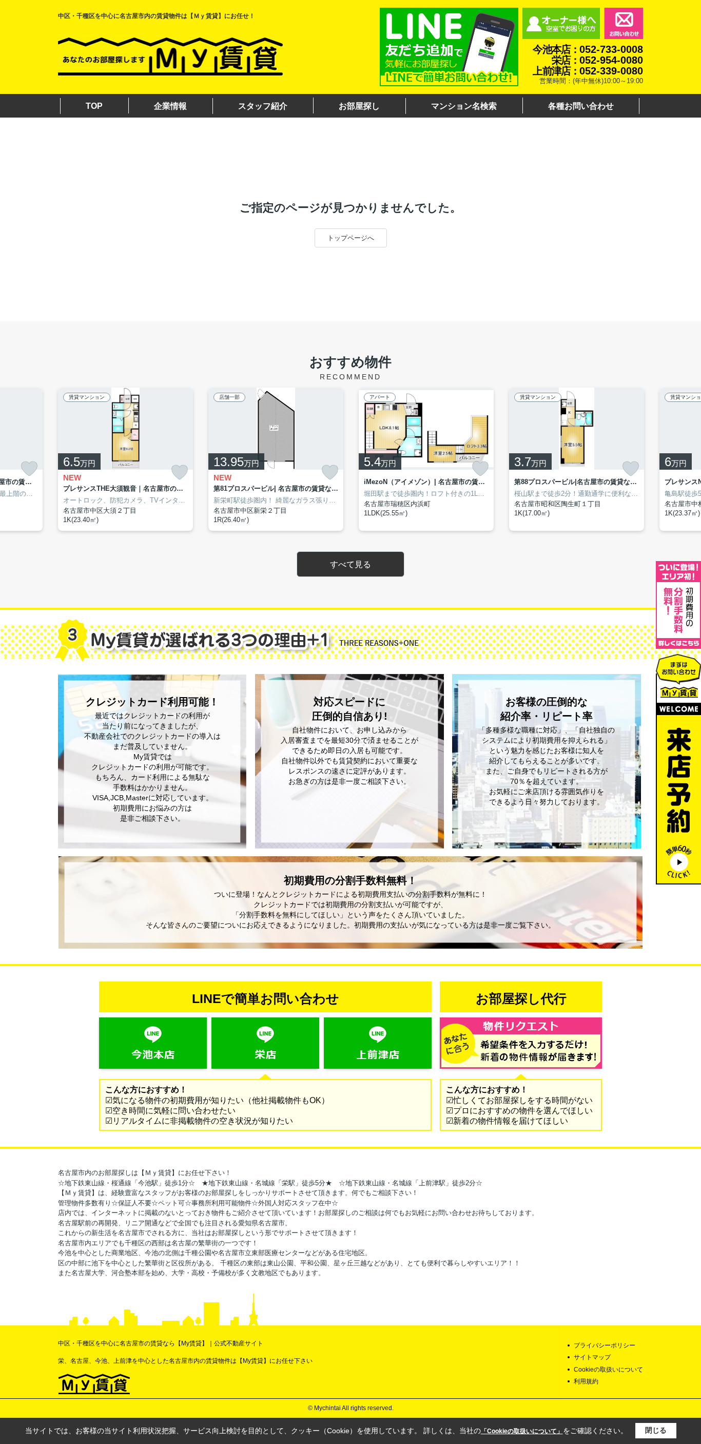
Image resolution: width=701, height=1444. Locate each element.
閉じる (656, 1430)
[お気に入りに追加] (29, 468)
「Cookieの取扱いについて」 (522, 1431)
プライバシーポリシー (604, 1345)
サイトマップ (592, 1357)
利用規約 (586, 1381)
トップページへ (350, 238)
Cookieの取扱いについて (608, 1369)
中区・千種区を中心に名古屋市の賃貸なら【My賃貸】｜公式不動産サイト (160, 1343)
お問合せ (623, 23)
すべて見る (350, 564)
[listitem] (125, 459)
